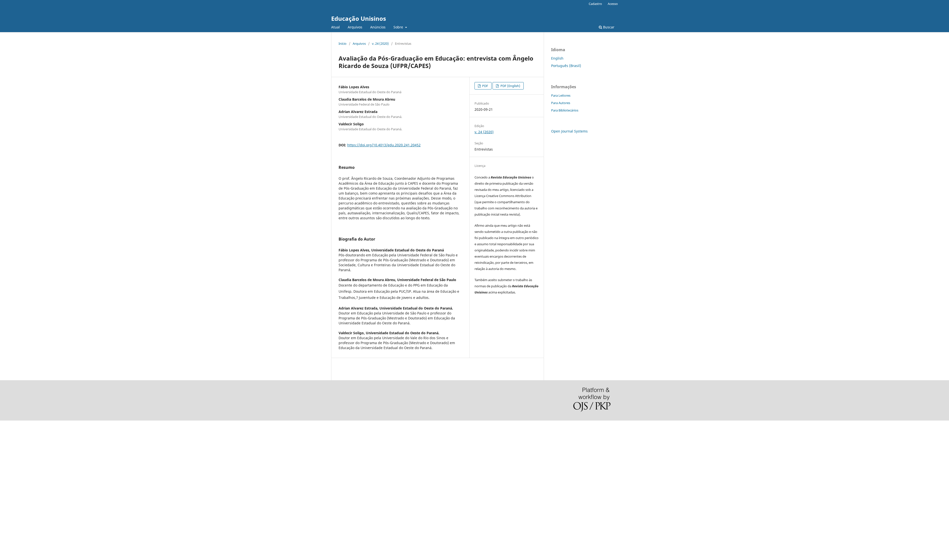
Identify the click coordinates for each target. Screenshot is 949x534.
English (557, 58)
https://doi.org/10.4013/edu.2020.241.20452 (384, 145)
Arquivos (355, 27)
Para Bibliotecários (564, 110)
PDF (484, 86)
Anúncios (378, 27)
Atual (335, 27)
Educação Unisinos (358, 18)
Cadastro (595, 3)
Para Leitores (560, 95)
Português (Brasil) (566, 65)
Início (342, 43)
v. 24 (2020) (380, 43)
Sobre (398, 27)
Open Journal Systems (569, 131)
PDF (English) (510, 86)
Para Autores (560, 103)
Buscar (608, 27)
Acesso (613, 3)
